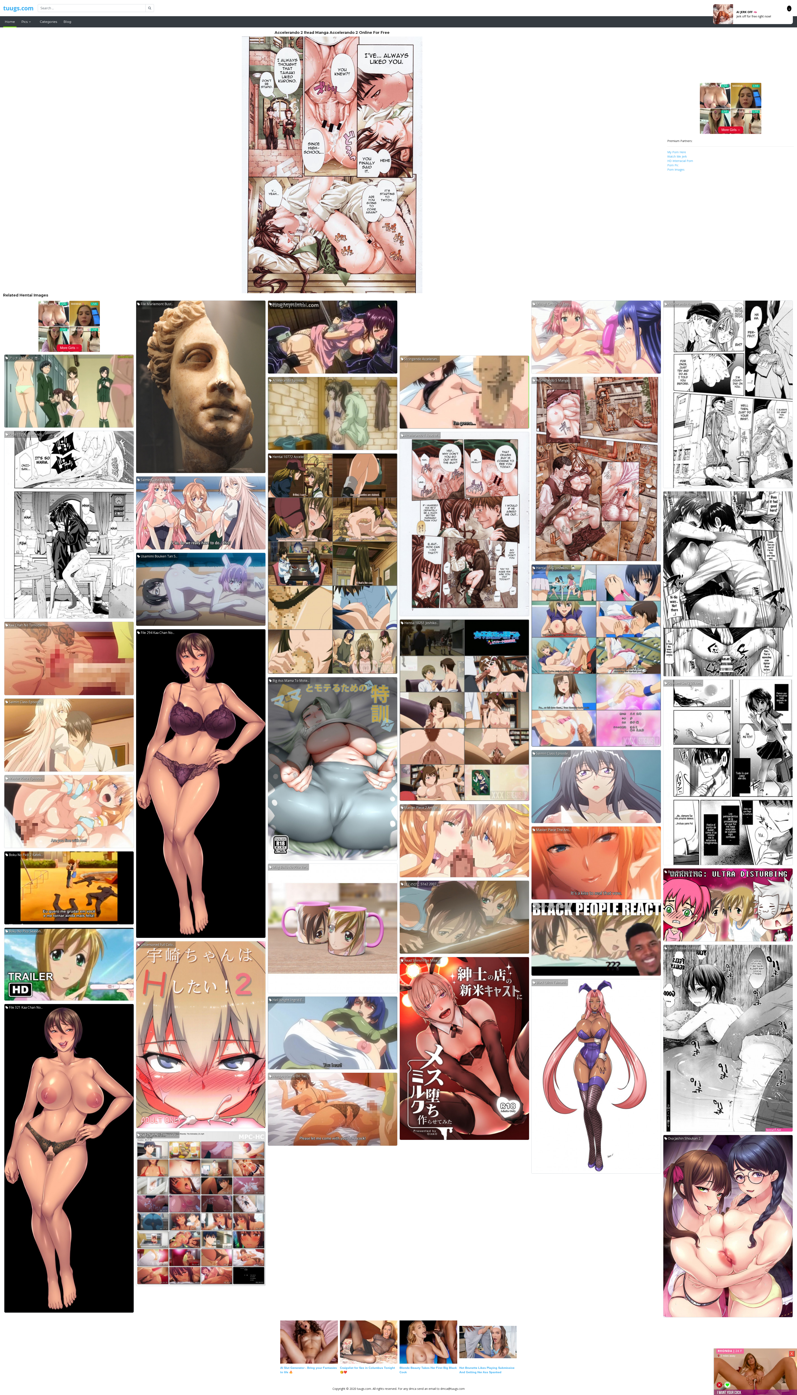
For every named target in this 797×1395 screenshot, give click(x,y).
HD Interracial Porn (680, 161)
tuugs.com (18, 8)
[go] (149, 8)
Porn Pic (672, 165)
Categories (48, 22)
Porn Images (676, 169)
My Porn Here (676, 152)
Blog (67, 22)
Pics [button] (24, 22)
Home (10, 22)
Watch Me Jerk (677, 156)
